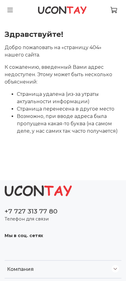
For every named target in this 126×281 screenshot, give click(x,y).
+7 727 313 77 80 (31, 211)
